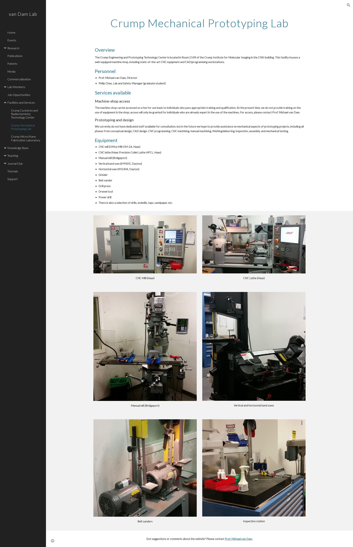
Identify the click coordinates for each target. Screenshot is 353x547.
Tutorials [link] (12, 171)
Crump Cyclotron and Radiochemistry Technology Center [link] (24, 114)
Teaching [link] (12, 155)
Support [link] (12, 179)
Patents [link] (12, 63)
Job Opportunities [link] (18, 94)
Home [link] (11, 32)
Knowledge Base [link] (17, 148)
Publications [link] (14, 56)
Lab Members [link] (16, 87)
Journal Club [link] (15, 163)
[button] (348, 5)
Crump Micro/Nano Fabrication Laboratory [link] (25, 138)
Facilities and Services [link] (21, 102)
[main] (199, 23)
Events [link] (11, 40)
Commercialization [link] (19, 79)
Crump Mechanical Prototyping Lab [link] (23, 126)
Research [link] (13, 48)
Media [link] (11, 71)
